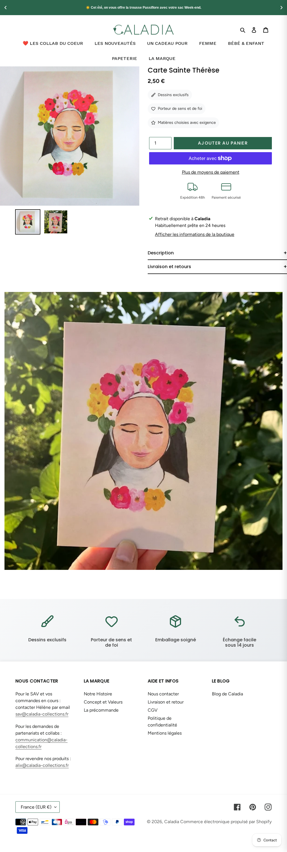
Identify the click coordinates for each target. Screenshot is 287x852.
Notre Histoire (98, 694)
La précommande (101, 710)
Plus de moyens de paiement (210, 172)
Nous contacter (163, 694)
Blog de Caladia (227, 694)
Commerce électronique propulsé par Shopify (226, 821)
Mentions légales (165, 733)
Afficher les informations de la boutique (194, 234)
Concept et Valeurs (103, 702)
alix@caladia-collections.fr (42, 765)
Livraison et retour (166, 702)
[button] (217, 253)
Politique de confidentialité (162, 722)
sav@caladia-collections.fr (41, 714)
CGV (153, 710)
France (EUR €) (36, 807)
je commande (199, 8)
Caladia (171, 821)
